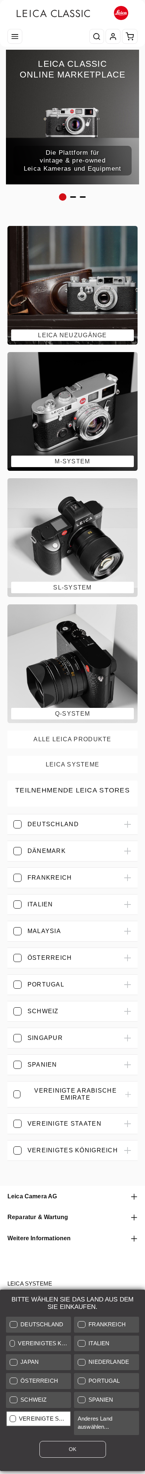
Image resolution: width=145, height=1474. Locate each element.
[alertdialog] (72, 1382)
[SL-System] (72, 537)
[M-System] (72, 411)
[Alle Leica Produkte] (72, 739)
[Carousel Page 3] (83, 197)
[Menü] (14, 36)
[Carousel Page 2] (73, 197)
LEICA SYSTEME (29, 1284)
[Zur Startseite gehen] (72, 13)
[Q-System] (72, 663)
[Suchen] (96, 36)
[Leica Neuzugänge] (72, 285)
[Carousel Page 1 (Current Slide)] (63, 197)
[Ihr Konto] (113, 36)
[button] (38, 1325)
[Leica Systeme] (72, 765)
